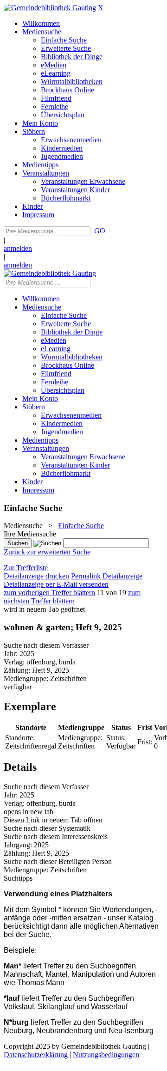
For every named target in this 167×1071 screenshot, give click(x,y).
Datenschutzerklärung (36, 1055)
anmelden (18, 248)
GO (99, 231)
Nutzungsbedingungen (106, 1055)
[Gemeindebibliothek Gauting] (50, 8)
